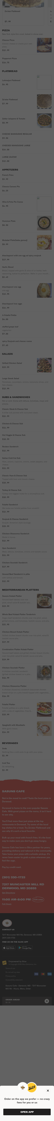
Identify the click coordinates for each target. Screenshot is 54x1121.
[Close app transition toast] (48, 1090)
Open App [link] (27, 1112)
